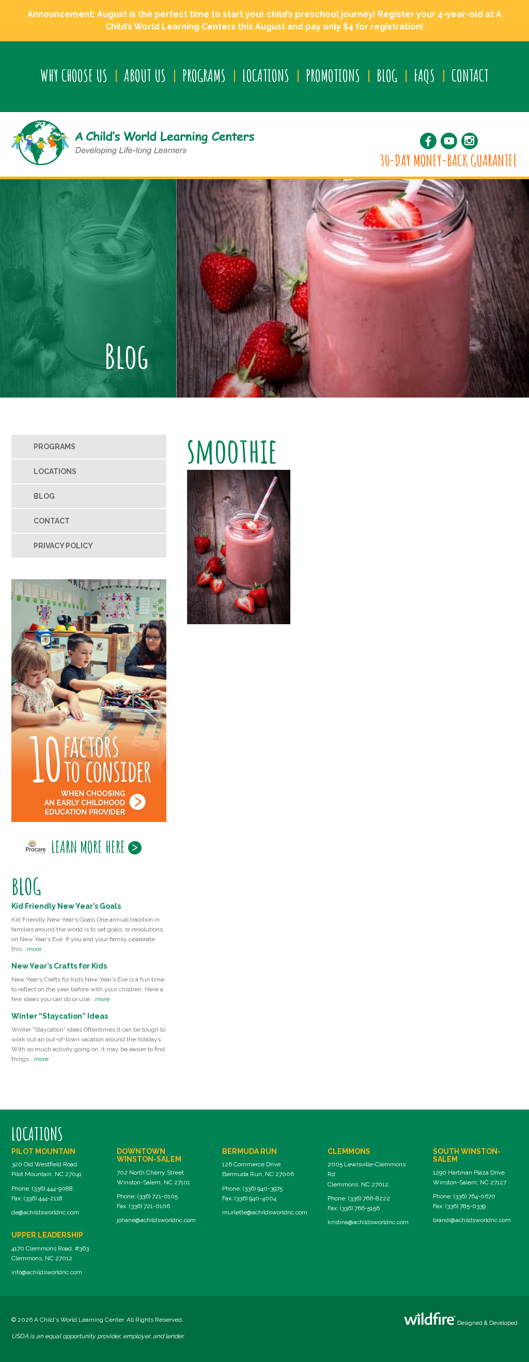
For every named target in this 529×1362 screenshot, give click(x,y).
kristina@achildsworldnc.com (368, 1222)
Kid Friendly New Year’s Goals (66, 906)
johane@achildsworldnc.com (156, 1220)
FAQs (424, 75)
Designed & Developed (487, 1323)
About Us (145, 75)
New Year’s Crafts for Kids (59, 966)
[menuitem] (74, 76)
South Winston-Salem (467, 1155)
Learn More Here (88, 846)
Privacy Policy (63, 546)
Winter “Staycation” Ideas (59, 1016)
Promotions (333, 75)
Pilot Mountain (43, 1151)
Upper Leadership (47, 1235)
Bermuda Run (249, 1151)
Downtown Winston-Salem (149, 1155)
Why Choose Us (73, 75)
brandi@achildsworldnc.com (472, 1220)
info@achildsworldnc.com (46, 1272)
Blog (387, 75)
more (34, 949)
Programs (204, 75)
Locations (265, 75)
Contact (470, 75)
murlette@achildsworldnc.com (264, 1212)
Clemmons (349, 1151)
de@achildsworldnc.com (45, 1212)
